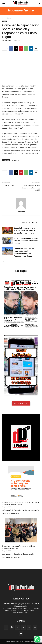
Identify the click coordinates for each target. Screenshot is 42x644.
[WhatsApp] (26, 48)
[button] (3, 3)
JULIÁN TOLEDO (8, 186)
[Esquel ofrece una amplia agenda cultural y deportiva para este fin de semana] (7, 230)
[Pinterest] (21, 48)
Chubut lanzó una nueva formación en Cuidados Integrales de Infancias (18, 547)
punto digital (15, 160)
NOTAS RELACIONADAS (11, 222)
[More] (36, 48)
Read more (15, 513)
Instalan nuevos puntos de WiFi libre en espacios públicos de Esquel (27, 240)
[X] (16, 48)
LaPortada (8, 40)
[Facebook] (11, 48)
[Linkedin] (31, 48)
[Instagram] (12, 627)
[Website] (29, 627)
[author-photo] (21, 209)
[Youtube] (21, 633)
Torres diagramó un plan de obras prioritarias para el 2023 (31, 188)
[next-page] (7, 261)
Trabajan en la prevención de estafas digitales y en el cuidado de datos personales (20, 503)
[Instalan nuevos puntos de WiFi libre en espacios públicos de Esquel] (7, 240)
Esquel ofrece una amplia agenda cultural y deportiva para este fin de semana (25, 230)
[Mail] (17, 627)
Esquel (9, 18)
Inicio (3, 18)
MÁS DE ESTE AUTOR (29, 222)
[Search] (39, 3)
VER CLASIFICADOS (21, 403)
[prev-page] (3, 261)
